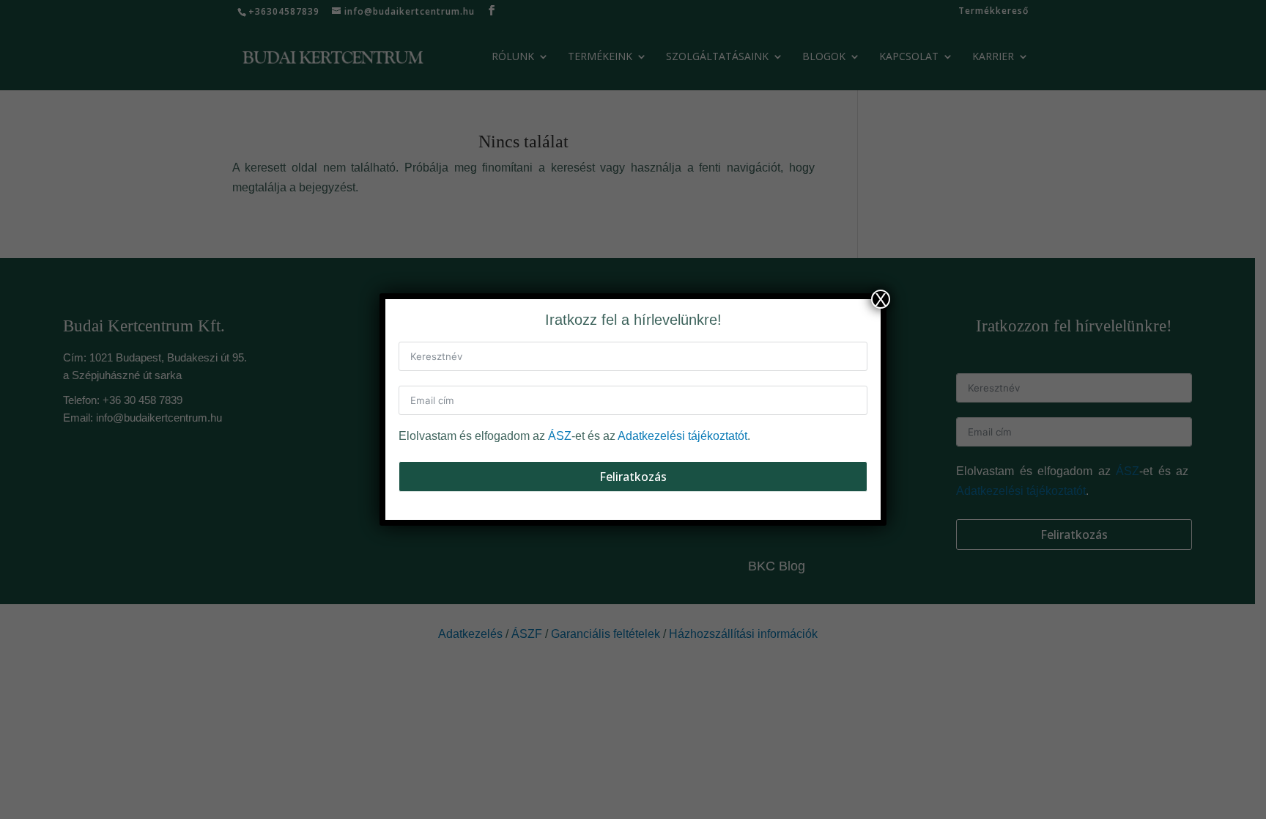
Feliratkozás (633, 477)
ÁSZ (559, 436)
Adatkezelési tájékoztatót (682, 436)
